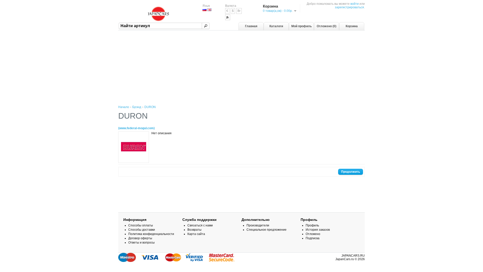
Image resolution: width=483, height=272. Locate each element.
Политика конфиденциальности (151, 234)
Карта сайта (196, 234)
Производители (258, 225)
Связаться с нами (200, 225)
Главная (251, 26)
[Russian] (205, 9)
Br (238, 11)
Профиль (312, 225)
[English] (209, 9)
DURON (150, 107)
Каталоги (276, 26)
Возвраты (194, 229)
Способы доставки (141, 229)
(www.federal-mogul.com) (136, 128)
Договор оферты (140, 238)
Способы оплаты (140, 225)
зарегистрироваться (349, 7)
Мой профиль (301, 26)
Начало (123, 107)
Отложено (313, 234)
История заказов (318, 229)
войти (354, 4)
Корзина (352, 26)
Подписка (312, 238)
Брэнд (136, 107)
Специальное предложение (267, 229)
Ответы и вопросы (141, 242)
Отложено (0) (326, 26)
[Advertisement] (241, 68)
